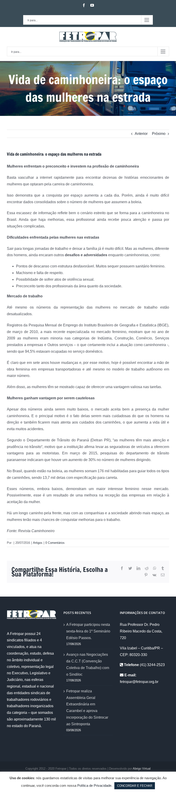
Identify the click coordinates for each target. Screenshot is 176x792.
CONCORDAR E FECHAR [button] (134, 785)
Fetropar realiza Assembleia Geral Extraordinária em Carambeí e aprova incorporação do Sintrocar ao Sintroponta (87, 707)
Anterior (141, 134)
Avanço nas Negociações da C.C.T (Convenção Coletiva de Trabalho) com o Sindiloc (87, 664)
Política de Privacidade (94, 785)
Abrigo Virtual (142, 768)
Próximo (158, 134)
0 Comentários (55, 542)
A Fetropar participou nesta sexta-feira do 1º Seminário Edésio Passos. (88, 631)
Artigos (37, 542)
